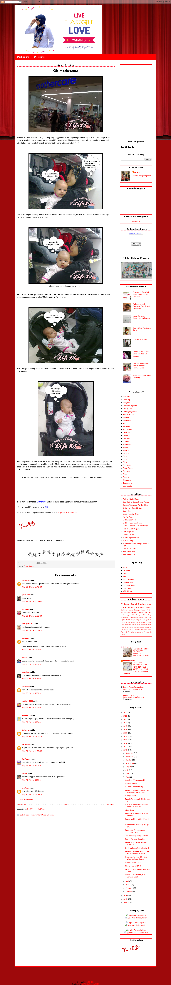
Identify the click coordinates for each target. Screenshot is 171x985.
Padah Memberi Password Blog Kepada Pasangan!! (141, 306)
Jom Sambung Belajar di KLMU (137, 836)
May (127, 777)
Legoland (126, 435)
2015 (125, 740)
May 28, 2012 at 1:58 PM (31, 650)
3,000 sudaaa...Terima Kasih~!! (137, 848)
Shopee (141, 627)
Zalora (123, 634)
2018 (125, 730)
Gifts (125, 573)
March (128, 885)
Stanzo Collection (134, 629)
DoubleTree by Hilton (131, 514)
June (128, 774)
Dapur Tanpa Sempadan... (133, 687)
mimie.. (25, 773)
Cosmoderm (134, 617)
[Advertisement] (136, 100)
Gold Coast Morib (129, 520)
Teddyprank (142, 612)
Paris (125, 456)
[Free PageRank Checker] (136, 245)
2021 (125, 719)
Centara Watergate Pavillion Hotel (135, 505)
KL (124, 423)
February (129, 888)
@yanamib (136, 221)
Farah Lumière (129, 661)
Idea (124, 576)
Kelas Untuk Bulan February (133, 697)
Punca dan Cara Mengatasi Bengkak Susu (135, 831)
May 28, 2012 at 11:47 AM (32, 601)
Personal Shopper (130, 585)
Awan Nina (26, 715)
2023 (125, 712)
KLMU (128, 622)
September (130, 763)
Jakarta (126, 418)
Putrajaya (126, 471)
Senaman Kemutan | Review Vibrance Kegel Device (136, 858)
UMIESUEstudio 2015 (90, 984)
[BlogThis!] (39, 563)
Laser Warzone (126, 625)
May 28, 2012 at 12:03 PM (32, 630)
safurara (25, 609)
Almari (125, 567)
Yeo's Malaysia (147, 632)
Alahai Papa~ (130, 810)
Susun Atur (127, 588)
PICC (122, 627)
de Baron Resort (129, 555)
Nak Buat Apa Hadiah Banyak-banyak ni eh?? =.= (136, 806)
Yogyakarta (127, 486)
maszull (25, 658)
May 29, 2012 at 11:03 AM (32, 751)
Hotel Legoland (128, 532)
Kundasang (127, 429)
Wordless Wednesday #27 (135, 780)
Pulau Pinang (128, 468)
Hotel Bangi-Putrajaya (131, 529)
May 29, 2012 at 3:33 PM (31, 780)
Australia (126, 397)
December (130, 753)
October (129, 760)
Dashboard (23, 57)
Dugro (141, 617)
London (126, 441)
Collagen (124, 610)
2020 (125, 723)
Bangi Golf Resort (137, 607)
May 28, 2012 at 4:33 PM (31, 693)
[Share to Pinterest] (45, 563)
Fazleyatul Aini (28, 624)
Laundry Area (128, 582)
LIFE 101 (90, 982)
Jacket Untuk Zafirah (140, 340)
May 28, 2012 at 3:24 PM (31, 679)
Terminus (144, 629)
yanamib (137, 172)
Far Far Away (128, 517)
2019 (125, 726)
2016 (125, 736)
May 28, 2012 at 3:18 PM (31, 664)
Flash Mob (148, 617)
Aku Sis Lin (127, 647)
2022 (125, 716)
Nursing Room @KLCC (134, 862)
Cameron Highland (130, 406)
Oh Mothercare (131, 783)
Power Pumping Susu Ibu (134, 839)
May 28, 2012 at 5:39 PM (31, 708)
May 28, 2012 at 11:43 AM (32, 587)
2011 (125, 896)
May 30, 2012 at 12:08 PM (32, 795)
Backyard (126, 570)
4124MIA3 (26, 638)
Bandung (126, 400)
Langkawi (126, 432)
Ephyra (125, 604)
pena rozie (26, 595)
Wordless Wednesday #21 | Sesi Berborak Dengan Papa (137, 852)
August (128, 767)
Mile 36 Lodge (128, 541)
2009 (125, 903)
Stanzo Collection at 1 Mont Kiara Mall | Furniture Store (141, 366)
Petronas (134, 612)
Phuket (125, 462)
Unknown (26, 580)
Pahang (126, 453)
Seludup (148, 607)
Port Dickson (128, 465)
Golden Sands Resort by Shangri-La (136, 526)
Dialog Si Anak (130, 796)
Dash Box (127, 511)
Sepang (126, 477)
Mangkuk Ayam (146, 625)
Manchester (127, 444)
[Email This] (37, 563)
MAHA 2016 (136, 625)
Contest (31, 566)
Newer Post (21, 805)
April (127, 881)
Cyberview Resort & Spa (132, 508)
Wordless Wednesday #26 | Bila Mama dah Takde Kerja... (137, 791)
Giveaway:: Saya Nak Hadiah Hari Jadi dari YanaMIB (141, 294)
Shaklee (136, 627)
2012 (125, 750)
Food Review (138, 604)
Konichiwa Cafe (146, 622)
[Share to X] (41, 563)
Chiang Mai (127, 409)
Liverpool (126, 438)
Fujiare (123, 620)
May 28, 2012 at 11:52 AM (32, 616)
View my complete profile (141, 176)
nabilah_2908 (27, 701)
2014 (125, 743)
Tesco (149, 629)
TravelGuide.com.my (134, 632)
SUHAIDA (26, 744)
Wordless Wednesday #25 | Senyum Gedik (135, 876)
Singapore (127, 480)
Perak (125, 459)
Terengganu (127, 483)
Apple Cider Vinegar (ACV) (136, 615)
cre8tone (25, 788)
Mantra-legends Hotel (131, 538)
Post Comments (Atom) (36, 809)
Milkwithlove (125, 612)
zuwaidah (26, 672)
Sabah (125, 474)
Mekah (125, 447)
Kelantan (126, 426)
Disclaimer (39, 57)
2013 (125, 747)
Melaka (126, 450)
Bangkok (126, 403)
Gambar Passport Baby (134, 787)
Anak (26, 566)
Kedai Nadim (135, 622)
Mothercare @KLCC (133, 866)
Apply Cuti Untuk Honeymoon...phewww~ (142, 317)
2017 (125, 733)
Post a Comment (26, 800)
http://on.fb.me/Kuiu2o (67, 513)
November (130, 756)
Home (66, 805)
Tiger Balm (124, 632)
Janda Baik (127, 420)
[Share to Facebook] (43, 563)
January (129, 891)
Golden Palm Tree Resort (132, 523)
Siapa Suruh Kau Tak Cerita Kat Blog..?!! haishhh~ (141, 354)
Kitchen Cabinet (129, 579)
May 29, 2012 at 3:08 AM (31, 722)
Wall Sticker (127, 591)
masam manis (128, 695)
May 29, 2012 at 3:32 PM (31, 766)
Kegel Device (146, 610)
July (127, 770)
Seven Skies (129, 627)
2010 (125, 899)
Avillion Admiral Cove (131, 499)
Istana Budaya (134, 610)
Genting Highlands (130, 412)
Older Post (110, 805)
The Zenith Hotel (129, 552)
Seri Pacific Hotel (129, 549)
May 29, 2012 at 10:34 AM (32, 737)
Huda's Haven (128, 415)
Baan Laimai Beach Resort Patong (136, 502)
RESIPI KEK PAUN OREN (132, 689)
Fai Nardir (26, 759)
